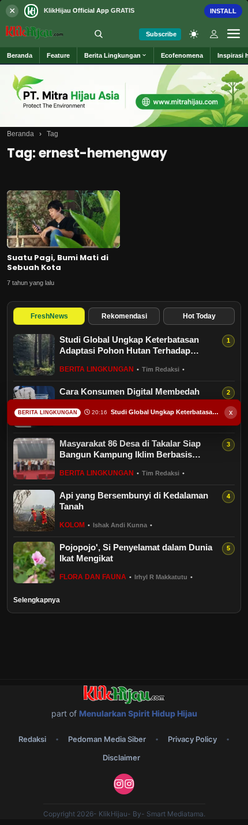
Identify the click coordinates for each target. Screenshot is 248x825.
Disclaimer (121, 757)
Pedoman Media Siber (107, 739)
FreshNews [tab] (49, 316)
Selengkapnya (36, 600)
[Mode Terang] (194, 34)
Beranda (20, 134)
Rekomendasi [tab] (124, 316)
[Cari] (98, 34)
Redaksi (32, 739)
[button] (115, 55)
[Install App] (124, 10)
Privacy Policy (192, 739)
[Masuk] (213, 34)
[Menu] (233, 34)
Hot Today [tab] (199, 316)
